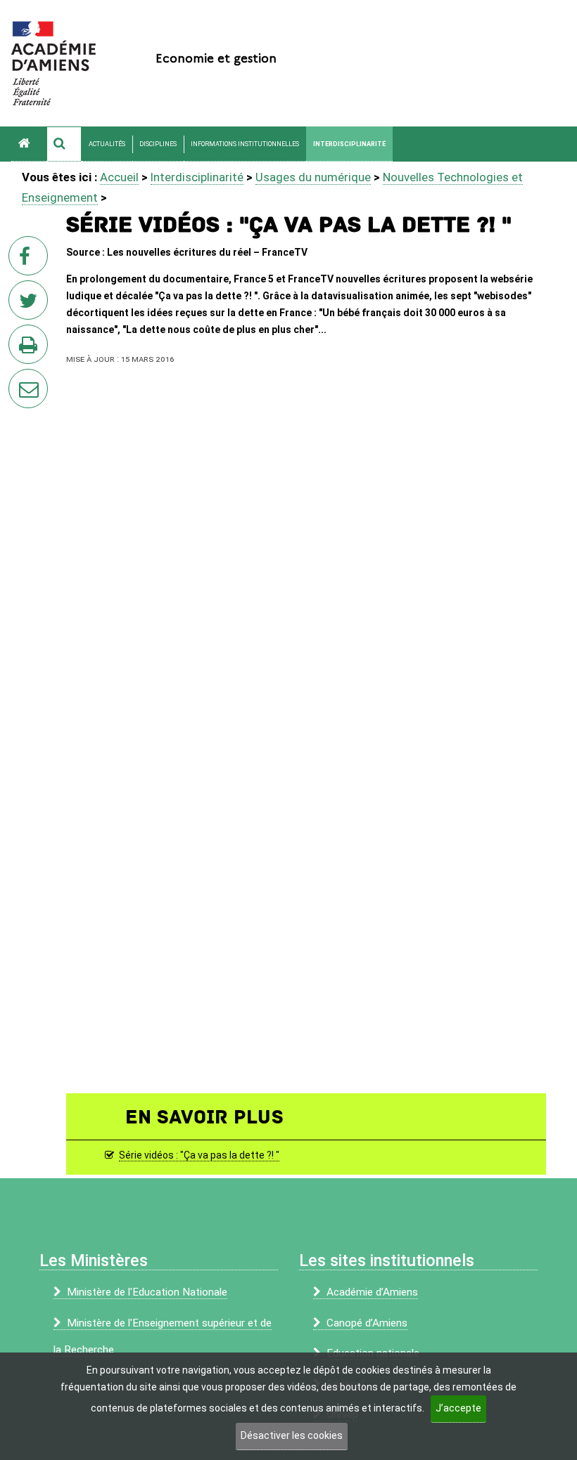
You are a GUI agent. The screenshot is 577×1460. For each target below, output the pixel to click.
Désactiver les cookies (292, 1435)
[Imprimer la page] (31, 348)
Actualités (107, 144)
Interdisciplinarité (349, 144)
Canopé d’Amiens (366, 1323)
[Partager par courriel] (19, 379)
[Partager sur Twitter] (31, 304)
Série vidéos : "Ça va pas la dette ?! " (199, 1155)
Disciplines (158, 144)
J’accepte (458, 1408)
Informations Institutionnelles (245, 144)
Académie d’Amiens (372, 1292)
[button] (64, 144)
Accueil (119, 177)
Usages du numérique (313, 177)
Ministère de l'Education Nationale (147, 1292)
